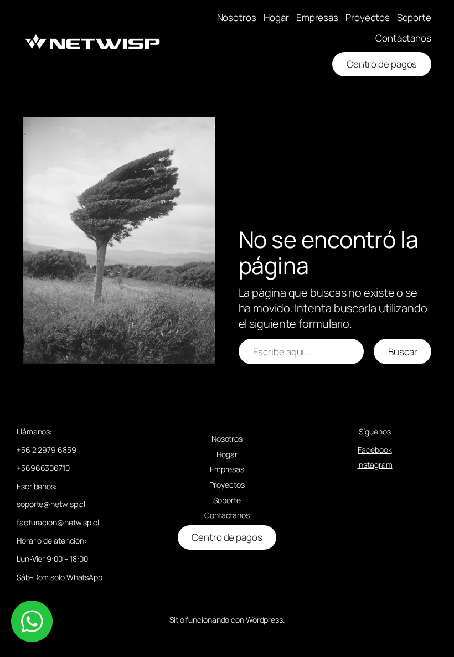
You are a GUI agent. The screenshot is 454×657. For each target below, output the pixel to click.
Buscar (402, 351)
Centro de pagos (382, 64)
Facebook (374, 449)
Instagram (374, 464)
